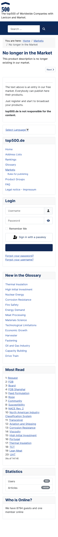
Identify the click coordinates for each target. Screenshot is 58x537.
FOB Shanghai (16, 389)
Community (15, 400)
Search (50, 28)
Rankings (10, 159)
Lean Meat (16, 450)
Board (12, 385)
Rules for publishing (18, 174)
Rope (11, 397)
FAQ (7, 184)
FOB (10, 381)
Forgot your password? (19, 255)
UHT (12, 454)
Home (9, 149)
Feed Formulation (18, 393)
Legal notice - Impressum (20, 189)
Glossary (10, 164)
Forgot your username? (19, 259)
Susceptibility (16, 404)
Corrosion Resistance (22, 427)
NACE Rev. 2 (16, 408)
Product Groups (15, 179)
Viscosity (15, 431)
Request (13, 377)
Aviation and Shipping (23, 423)
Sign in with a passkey (32, 237)
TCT (12, 446)
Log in (29, 247)
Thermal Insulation (20, 443)
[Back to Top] (52, 531)
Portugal (15, 439)
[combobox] (24, 28)
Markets (10, 169)
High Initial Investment (23, 435)
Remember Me (18, 228)
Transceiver (16, 420)
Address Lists (13, 154)
